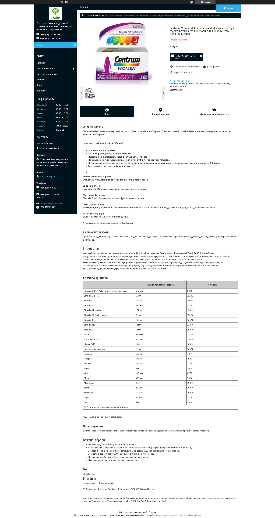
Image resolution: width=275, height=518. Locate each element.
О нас (39, 85)
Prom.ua (152, 512)
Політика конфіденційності (189, 515)
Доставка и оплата (46, 74)
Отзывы (40, 79)
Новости (40, 90)
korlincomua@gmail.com (51, 203)
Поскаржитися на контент (164, 515)
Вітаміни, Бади (97, 15)
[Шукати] (74, 45)
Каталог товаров (45, 68)
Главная (83, 7)
